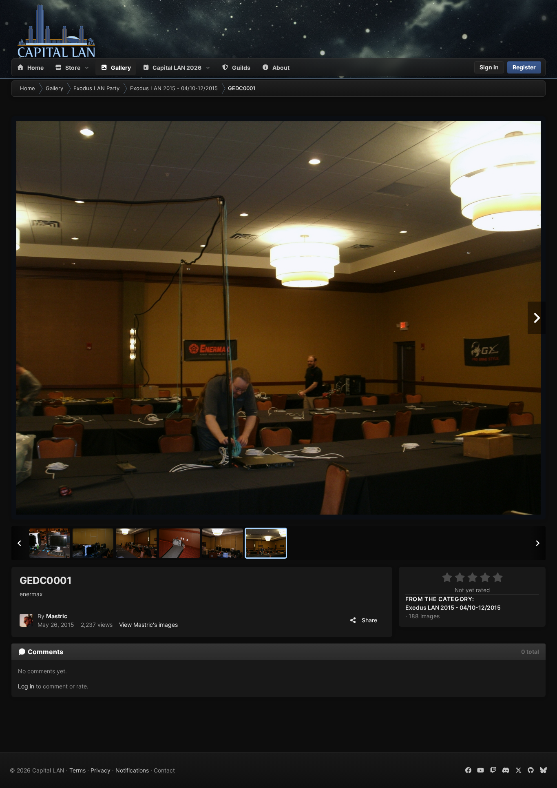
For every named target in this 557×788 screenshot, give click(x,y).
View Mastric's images (148, 624)
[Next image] (537, 318)
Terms (77, 770)
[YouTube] (481, 770)
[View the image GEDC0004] (136, 543)
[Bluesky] (543, 770)
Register (524, 67)
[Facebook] (468, 770)
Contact (164, 770)
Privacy (101, 770)
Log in (26, 686)
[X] (518, 770)
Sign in (489, 67)
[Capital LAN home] (56, 30)
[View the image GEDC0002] (222, 543)
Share (368, 620)
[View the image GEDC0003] (179, 543)
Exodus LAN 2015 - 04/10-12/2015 (453, 607)
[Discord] (506, 770)
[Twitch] (493, 770)
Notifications (132, 770)
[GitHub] (531, 770)
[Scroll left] (19, 543)
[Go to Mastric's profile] (26, 620)
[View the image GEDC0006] (49, 543)
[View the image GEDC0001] (265, 543)
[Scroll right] (538, 543)
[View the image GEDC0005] (93, 543)
